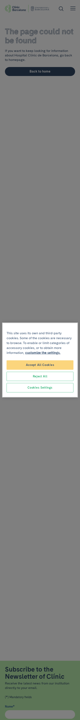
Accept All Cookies (40, 365)
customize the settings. (43, 353)
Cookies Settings (39, 387)
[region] (40, 360)
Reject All (40, 376)
